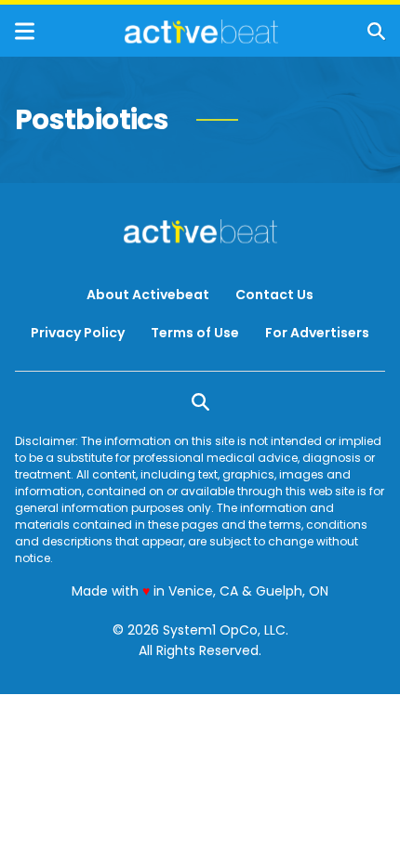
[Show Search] (376, 31)
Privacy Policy (78, 332)
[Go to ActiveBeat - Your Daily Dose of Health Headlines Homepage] (201, 32)
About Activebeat (148, 294)
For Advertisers (317, 332)
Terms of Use (195, 332)
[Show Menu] (24, 31)
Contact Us (274, 294)
